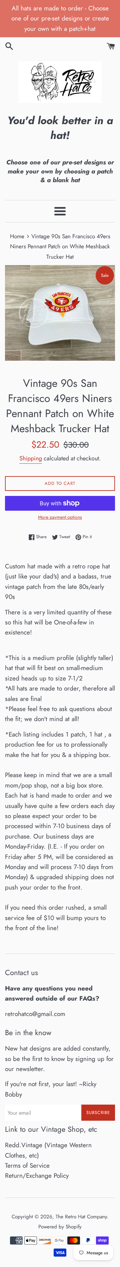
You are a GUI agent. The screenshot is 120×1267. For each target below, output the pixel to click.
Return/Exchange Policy (37, 1175)
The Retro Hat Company (81, 1216)
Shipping (30, 458)
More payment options (60, 517)
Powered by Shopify (60, 1226)
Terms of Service (27, 1165)
